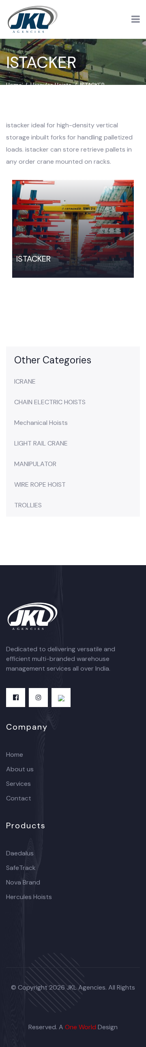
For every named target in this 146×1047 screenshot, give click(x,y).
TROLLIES (28, 505)
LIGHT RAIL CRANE (41, 443)
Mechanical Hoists (41, 423)
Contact (18, 798)
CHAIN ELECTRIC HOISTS (50, 402)
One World (80, 1027)
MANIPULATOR (35, 464)
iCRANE (25, 381)
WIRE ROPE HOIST (40, 484)
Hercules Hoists (50, 85)
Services (18, 783)
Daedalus (20, 853)
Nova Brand (23, 882)
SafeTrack (21, 867)
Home (14, 85)
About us (20, 769)
